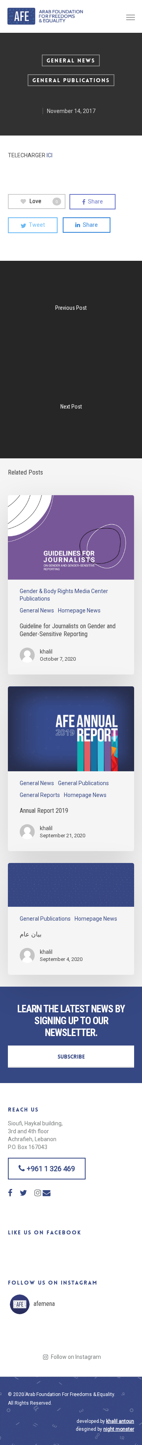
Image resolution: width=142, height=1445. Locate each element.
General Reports (40, 795)
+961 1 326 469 (50, 1168)
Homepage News (79, 610)
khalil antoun (120, 1421)
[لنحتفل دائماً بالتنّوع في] (86, 1335)
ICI (49, 155)
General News (71, 60)
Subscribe (71, 1056)
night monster (118, 1429)
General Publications (71, 80)
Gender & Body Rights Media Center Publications (64, 595)
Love (44, 201)
